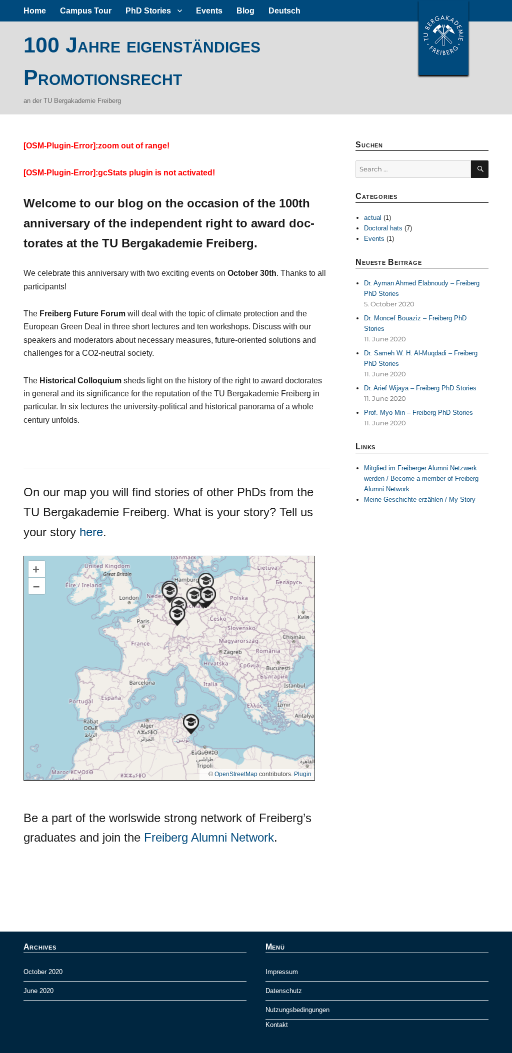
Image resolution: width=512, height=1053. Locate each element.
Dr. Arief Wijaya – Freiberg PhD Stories (420, 388)
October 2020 (43, 972)
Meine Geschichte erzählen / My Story (420, 499)
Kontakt (277, 1025)
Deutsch (284, 10)
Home (35, 10)
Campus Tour (86, 10)
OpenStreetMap (236, 774)
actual (373, 217)
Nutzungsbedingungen (298, 1010)
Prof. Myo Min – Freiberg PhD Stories (418, 412)
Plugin (302, 774)
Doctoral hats (383, 228)
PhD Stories (148, 10)
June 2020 (39, 991)
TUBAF (443, 37)
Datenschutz (284, 991)
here (91, 532)
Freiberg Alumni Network (209, 837)
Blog (245, 10)
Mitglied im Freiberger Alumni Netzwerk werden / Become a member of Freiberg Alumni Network (421, 478)
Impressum (282, 972)
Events (209, 10)
